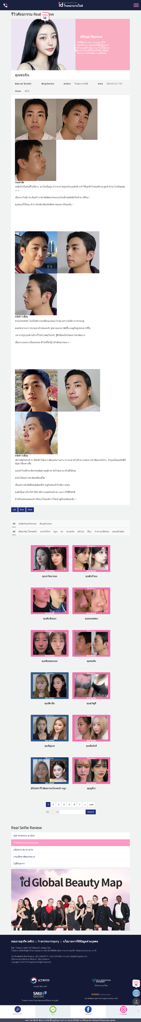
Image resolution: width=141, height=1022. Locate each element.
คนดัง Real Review (27, 523)
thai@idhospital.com (78, 956)
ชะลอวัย (70, 531)
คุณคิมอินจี (91, 745)
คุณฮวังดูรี (91, 703)
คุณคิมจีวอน (91, 576)
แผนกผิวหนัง (118, 531)
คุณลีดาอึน (50, 703)
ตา (62, 531)
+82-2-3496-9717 (41, 956)
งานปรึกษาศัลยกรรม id (24, 856)
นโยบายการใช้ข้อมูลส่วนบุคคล (80, 941)
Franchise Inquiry (48, 941)
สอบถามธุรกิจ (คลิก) (22, 941)
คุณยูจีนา (91, 788)
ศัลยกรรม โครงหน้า (28, 531)
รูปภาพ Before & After (24, 835)
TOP (136, 1003)
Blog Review (46, 523)
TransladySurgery (136, 992)
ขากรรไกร (45, 531)
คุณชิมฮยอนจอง (49, 661)
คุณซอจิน (91, 661)
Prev (22, 509)
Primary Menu (136, 5)
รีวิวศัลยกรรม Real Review (26, 842)
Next (30, 509)
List (14, 509)
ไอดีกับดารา (19, 863)
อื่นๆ (89, 531)
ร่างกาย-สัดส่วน (102, 531)
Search (90, 812)
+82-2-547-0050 (56, 956)
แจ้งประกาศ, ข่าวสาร (23, 849)
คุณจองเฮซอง (91, 618)
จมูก (55, 531)
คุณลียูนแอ (50, 745)
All (14, 523)
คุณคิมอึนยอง (49, 618)
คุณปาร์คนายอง (49, 576)
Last (91, 804)
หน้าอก (80, 531)
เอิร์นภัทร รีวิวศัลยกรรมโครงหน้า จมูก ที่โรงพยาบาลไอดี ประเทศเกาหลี (63, 788)
